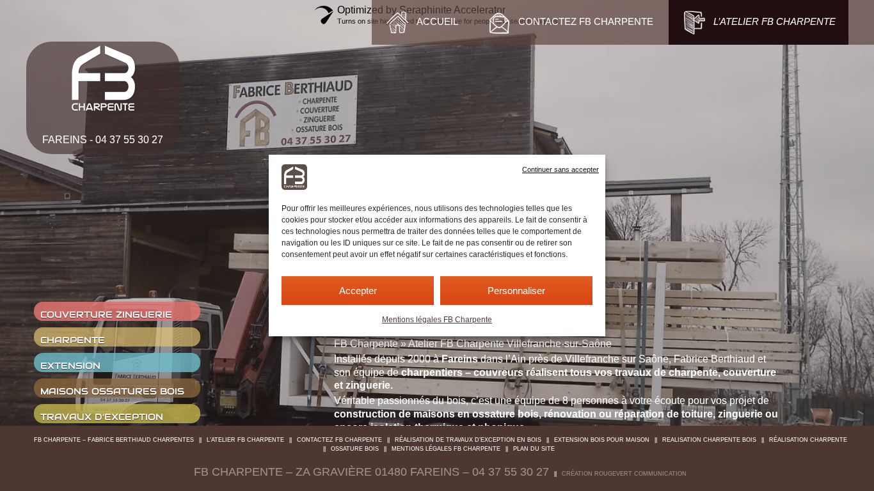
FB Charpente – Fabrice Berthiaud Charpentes (114, 440)
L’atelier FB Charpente (245, 440)
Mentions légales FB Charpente (437, 319)
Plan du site (534, 449)
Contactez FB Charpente (339, 440)
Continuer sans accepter (560, 169)
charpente (72, 340)
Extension (70, 365)
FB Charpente (366, 343)
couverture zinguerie (106, 314)
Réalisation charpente (808, 440)
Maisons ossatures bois (112, 391)
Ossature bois (355, 449)
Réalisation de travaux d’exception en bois (468, 440)
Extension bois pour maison (601, 440)
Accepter (358, 290)
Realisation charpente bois (709, 440)
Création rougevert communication (624, 474)
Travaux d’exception (101, 417)
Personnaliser (516, 290)
